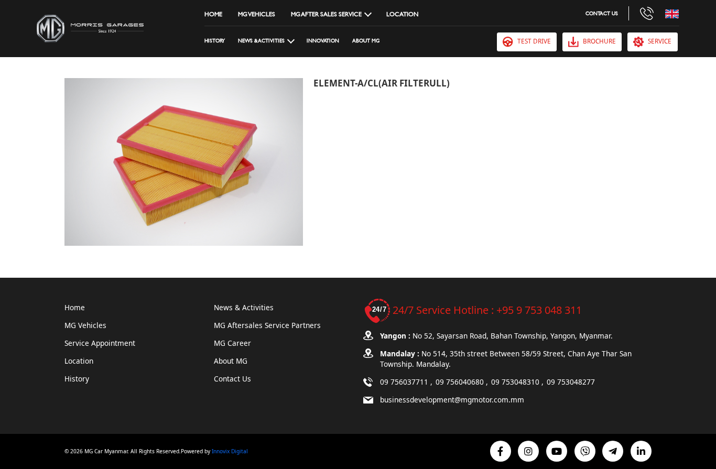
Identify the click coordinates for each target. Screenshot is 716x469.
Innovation (323, 41)
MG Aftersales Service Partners (267, 325)
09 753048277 (571, 382)
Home (213, 13)
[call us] (646, 13)
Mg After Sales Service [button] (326, 13)
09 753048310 (516, 382)
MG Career (232, 343)
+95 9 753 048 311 (539, 310)
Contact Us (601, 13)
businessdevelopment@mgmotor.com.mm (452, 400)
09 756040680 (461, 382)
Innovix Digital (230, 451)
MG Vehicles (256, 13)
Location (402, 13)
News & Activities (244, 307)
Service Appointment (99, 343)
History (214, 41)
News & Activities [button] (261, 41)
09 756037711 (405, 382)
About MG (365, 41)
